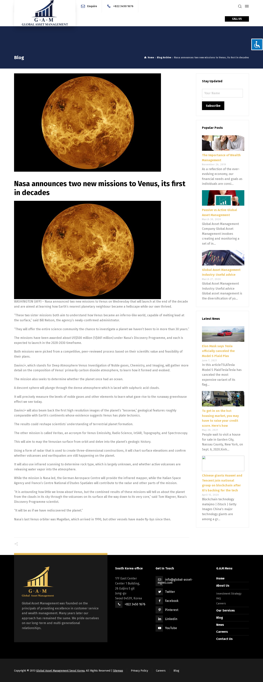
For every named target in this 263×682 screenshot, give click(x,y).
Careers (221, 603)
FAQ (218, 598)
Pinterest (171, 610)
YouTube (171, 628)
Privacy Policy (139, 670)
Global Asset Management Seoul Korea (60, 670)
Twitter (170, 592)
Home (220, 578)
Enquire (92, 6)
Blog (219, 617)
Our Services (225, 610)
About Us (222, 585)
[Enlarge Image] (101, 122)
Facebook (171, 601)
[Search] (240, 6)
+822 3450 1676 (123, 6)
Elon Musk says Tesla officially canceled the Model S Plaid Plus (218, 351)
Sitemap (118, 670)
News (220, 625)
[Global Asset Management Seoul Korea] (45, 13)
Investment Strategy (228, 593)
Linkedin (171, 619)
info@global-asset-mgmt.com (175, 581)
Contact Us (224, 639)
